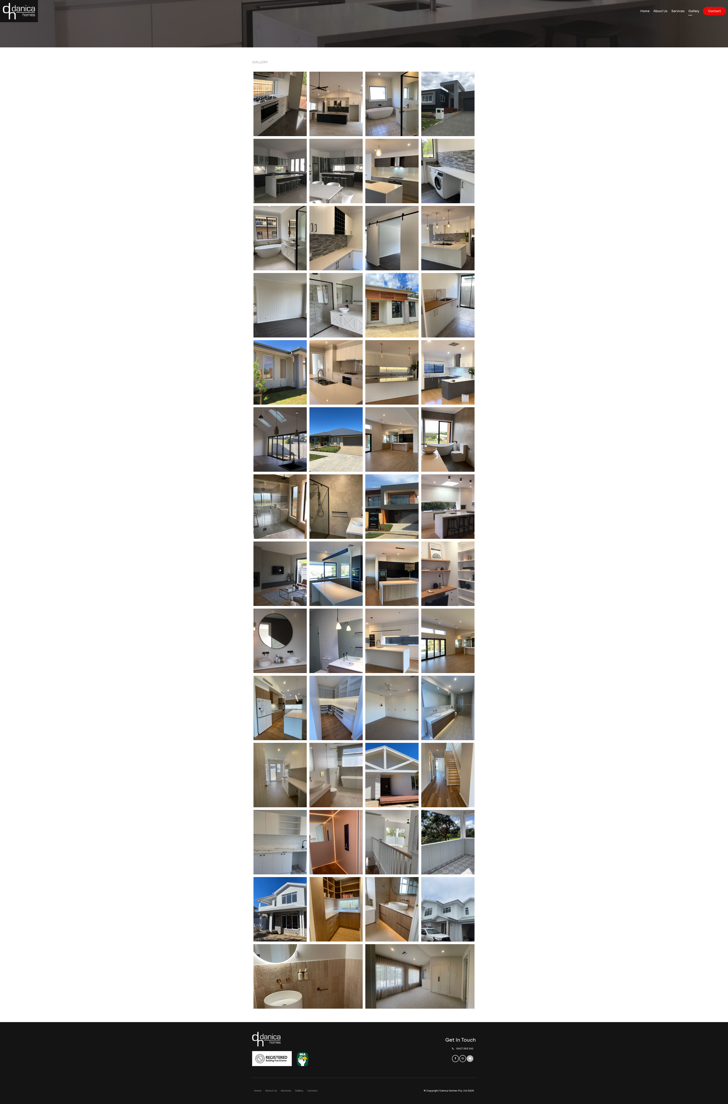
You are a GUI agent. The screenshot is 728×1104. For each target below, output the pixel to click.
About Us (660, 11)
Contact (714, 11)
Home (645, 11)
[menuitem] (257, 1091)
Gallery (693, 11)
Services (678, 11)
